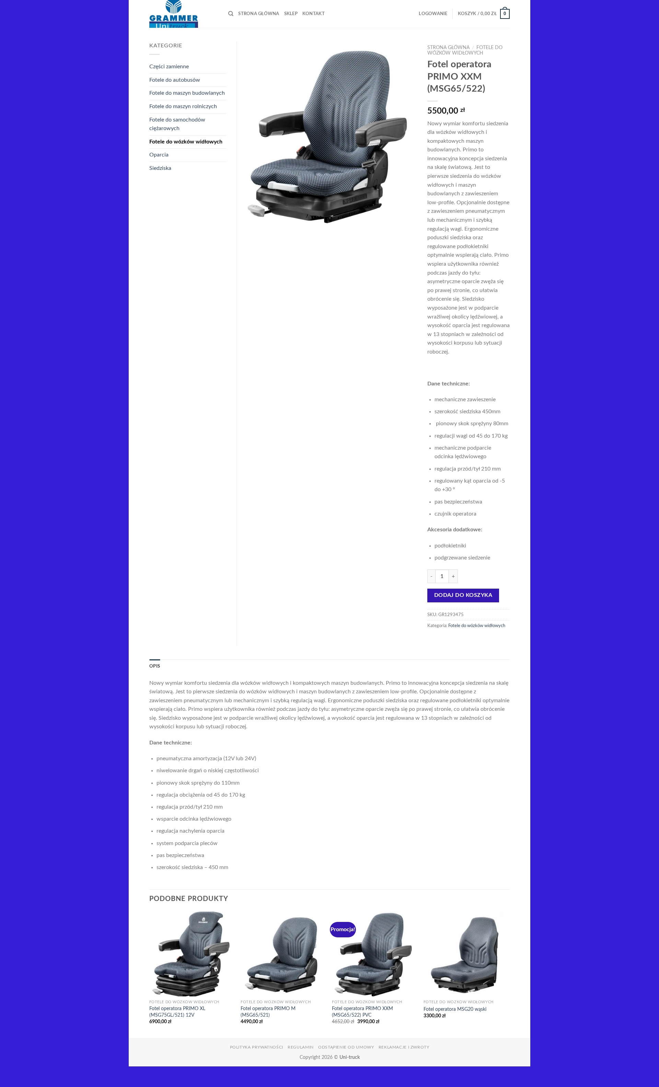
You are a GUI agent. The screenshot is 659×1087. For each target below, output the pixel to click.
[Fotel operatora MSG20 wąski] (466, 954)
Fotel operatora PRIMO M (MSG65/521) (268, 1012)
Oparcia (159, 155)
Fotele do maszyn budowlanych (187, 93)
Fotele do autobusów (174, 80)
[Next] (507, 974)
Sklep (291, 14)
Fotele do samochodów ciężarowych (177, 124)
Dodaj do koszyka (463, 595)
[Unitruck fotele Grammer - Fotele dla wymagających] (183, 14)
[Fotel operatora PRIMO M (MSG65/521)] (283, 954)
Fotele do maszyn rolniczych (183, 106)
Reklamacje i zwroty (404, 1047)
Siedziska (160, 168)
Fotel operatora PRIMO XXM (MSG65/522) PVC (362, 1012)
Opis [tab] (154, 666)
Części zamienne (169, 66)
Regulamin (301, 1047)
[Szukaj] (230, 13)
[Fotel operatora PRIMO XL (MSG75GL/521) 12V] (191, 954)
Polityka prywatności (256, 1047)
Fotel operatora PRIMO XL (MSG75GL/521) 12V (177, 1012)
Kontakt (313, 14)
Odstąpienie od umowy (346, 1047)
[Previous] (149, 974)
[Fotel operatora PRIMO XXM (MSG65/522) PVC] (374, 954)
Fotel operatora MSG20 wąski (455, 1009)
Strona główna (258, 14)
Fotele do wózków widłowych (476, 626)
